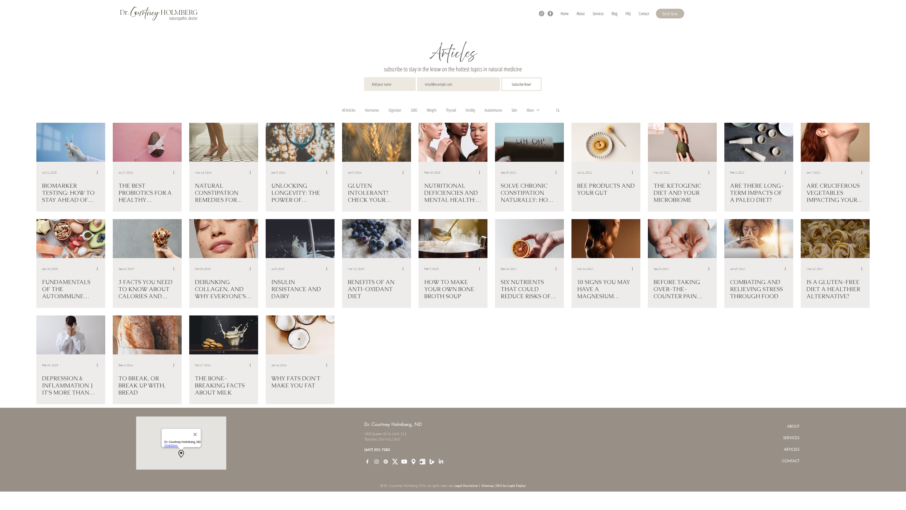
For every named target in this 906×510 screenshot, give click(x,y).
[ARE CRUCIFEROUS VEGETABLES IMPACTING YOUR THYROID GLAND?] (835, 142)
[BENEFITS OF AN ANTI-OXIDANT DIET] (376, 238)
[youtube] (404, 461)
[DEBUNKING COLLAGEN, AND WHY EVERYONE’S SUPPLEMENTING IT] (223, 238)
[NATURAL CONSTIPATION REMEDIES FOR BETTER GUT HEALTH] (223, 142)
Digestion (395, 110)
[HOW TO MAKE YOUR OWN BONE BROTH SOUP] (453, 238)
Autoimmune (493, 110)
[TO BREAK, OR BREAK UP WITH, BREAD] (147, 334)
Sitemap (488, 486)
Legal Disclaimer (466, 486)
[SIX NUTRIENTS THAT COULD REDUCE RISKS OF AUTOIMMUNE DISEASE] (529, 238)
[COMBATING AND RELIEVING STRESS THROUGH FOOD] (758, 238)
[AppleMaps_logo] (422, 461)
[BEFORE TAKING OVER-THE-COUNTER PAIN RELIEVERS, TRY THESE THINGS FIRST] (682, 238)
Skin (514, 110)
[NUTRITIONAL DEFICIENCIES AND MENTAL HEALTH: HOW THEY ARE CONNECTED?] (453, 142)
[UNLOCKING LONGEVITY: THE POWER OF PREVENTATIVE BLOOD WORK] (300, 142)
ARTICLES (792, 449)
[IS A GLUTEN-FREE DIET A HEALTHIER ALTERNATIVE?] (835, 238)
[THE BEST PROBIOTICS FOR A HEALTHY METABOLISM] (147, 142)
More (530, 110)
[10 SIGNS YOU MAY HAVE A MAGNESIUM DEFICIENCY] (605, 238)
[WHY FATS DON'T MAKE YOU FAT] (300, 334)
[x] (395, 461)
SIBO (414, 110)
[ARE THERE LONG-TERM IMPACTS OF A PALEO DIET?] (758, 142)
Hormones (372, 110)
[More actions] (99, 172)
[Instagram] (541, 13)
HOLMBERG (178, 12)
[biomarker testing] (70, 142)
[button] (598, 13)
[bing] (432, 461)
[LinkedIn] (441, 461)
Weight (431, 110)
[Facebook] (550, 13)
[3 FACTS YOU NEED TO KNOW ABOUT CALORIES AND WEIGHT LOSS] (147, 238)
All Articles (349, 110)
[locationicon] (413, 461)
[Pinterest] (386, 461)
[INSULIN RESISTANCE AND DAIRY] (300, 238)
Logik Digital (516, 486)
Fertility (470, 110)
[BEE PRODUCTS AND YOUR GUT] (605, 142)
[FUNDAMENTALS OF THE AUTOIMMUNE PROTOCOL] (70, 238)
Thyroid (451, 110)
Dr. (125, 12)
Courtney (145, 12)
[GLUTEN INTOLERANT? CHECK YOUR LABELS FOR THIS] (376, 142)
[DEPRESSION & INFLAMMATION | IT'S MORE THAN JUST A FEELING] (70, 334)
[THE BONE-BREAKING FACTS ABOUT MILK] (223, 334)
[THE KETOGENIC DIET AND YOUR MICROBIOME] (682, 142)
